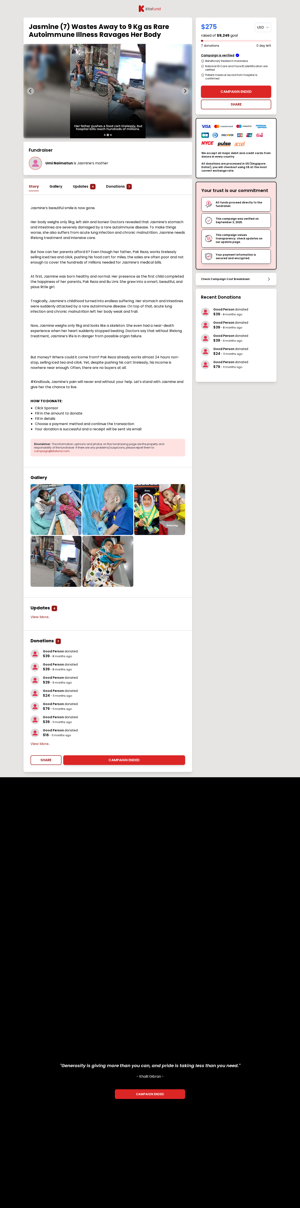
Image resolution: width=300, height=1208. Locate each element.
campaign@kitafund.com (52, 451)
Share (45, 760)
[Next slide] (185, 91)
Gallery (55, 186)
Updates (83, 186)
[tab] (105, 135)
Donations (118, 186)
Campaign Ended (124, 760)
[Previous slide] (30, 91)
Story (34, 186)
